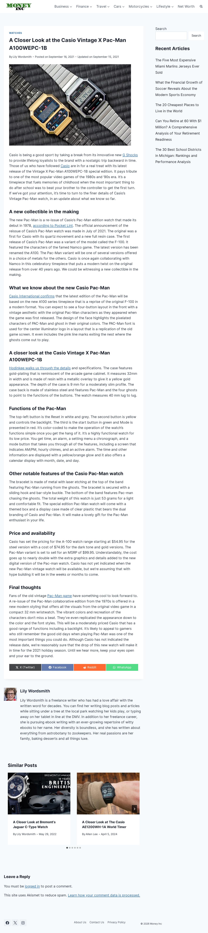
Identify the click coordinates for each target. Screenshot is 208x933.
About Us (80, 922)
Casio (65, 166)
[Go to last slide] (13, 809)
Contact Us (97, 922)
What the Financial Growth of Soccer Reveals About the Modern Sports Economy (178, 88)
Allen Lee (92, 834)
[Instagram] (23, 922)
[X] (15, 922)
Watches (15, 33)
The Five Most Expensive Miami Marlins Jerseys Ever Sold (177, 66)
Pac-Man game (59, 596)
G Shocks (130, 155)
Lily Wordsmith (22, 56)
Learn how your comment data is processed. (104, 895)
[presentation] (39, 793)
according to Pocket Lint (53, 225)
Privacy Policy (116, 922)
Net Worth (186, 6)
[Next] (134, 809)
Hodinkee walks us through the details (40, 368)
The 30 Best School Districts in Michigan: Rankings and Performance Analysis (178, 156)
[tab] (67, 848)
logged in (32, 886)
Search (161, 29)
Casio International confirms (32, 296)
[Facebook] (7, 922)
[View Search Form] (201, 6)
